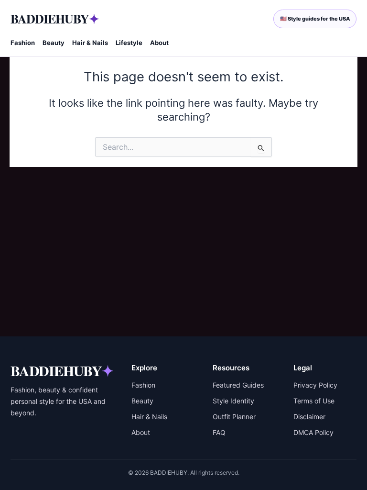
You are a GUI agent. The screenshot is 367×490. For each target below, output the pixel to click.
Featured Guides (238, 385)
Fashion (23, 42)
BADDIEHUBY (55, 19)
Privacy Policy (315, 385)
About (159, 42)
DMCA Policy (313, 432)
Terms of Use (314, 401)
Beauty (54, 42)
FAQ (219, 432)
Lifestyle (129, 42)
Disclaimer (309, 416)
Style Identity (233, 401)
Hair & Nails (90, 42)
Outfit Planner (234, 416)
